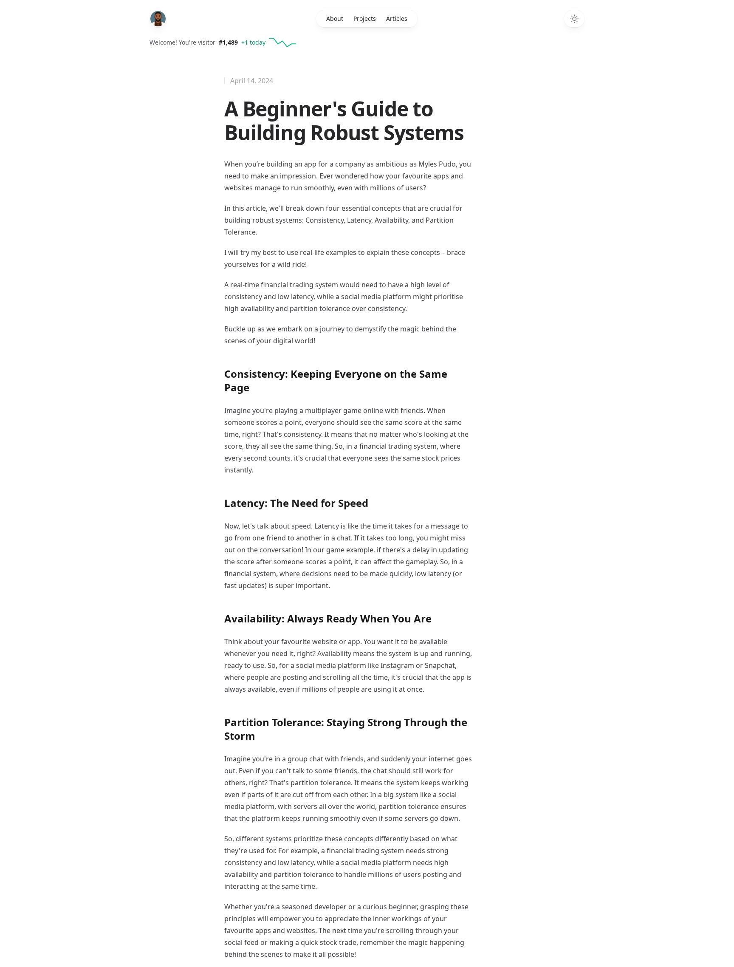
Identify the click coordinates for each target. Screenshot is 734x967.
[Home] (158, 18)
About (334, 18)
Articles (396, 18)
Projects (364, 18)
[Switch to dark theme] (574, 18)
